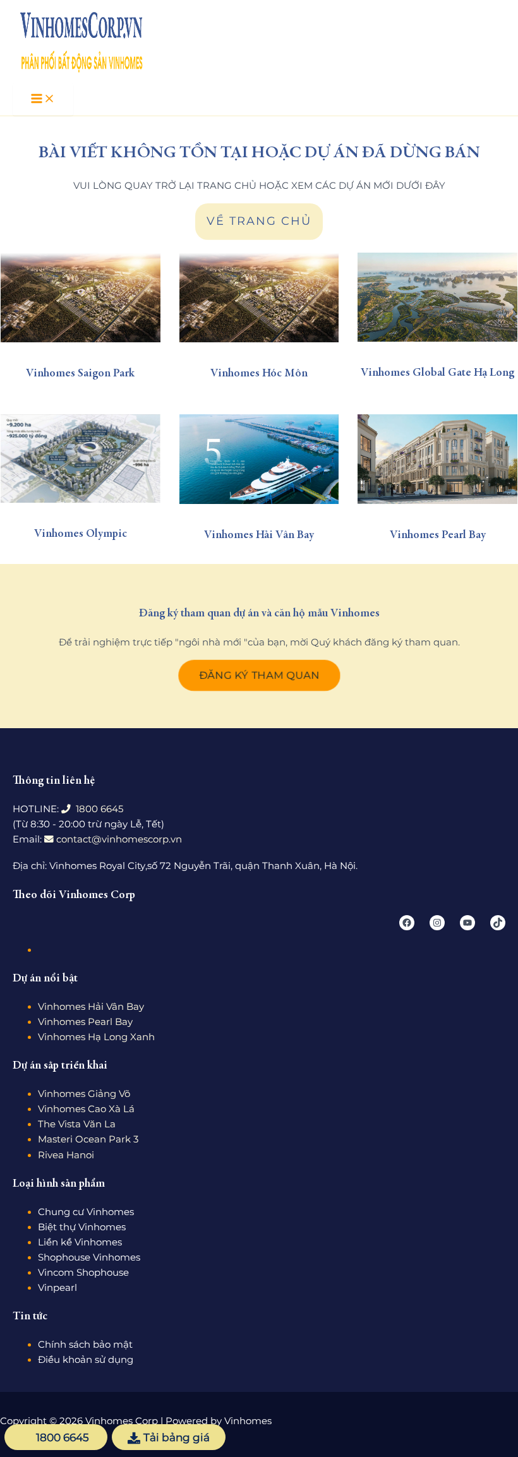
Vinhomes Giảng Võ (84, 1094)
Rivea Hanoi (66, 1155)
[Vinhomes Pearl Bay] (437, 459)
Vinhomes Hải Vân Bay (259, 535)
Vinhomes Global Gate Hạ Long (437, 373)
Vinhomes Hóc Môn (259, 374)
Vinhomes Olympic (80, 534)
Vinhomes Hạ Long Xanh (96, 1037)
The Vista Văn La (77, 1124)
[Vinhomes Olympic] (80, 458)
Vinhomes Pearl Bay (438, 535)
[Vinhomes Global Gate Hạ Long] (437, 297)
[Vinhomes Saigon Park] (80, 297)
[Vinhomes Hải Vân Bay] (259, 459)
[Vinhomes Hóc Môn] (259, 297)
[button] (259, 675)
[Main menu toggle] (43, 99)
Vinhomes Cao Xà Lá (86, 1109)
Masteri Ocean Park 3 (88, 1139)
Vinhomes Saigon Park (80, 374)
